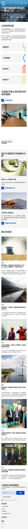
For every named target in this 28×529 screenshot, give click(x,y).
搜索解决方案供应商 (10, 223)
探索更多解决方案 (10, 188)
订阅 (20, 493)
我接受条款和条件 (7, 497)
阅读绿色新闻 (13, 110)
